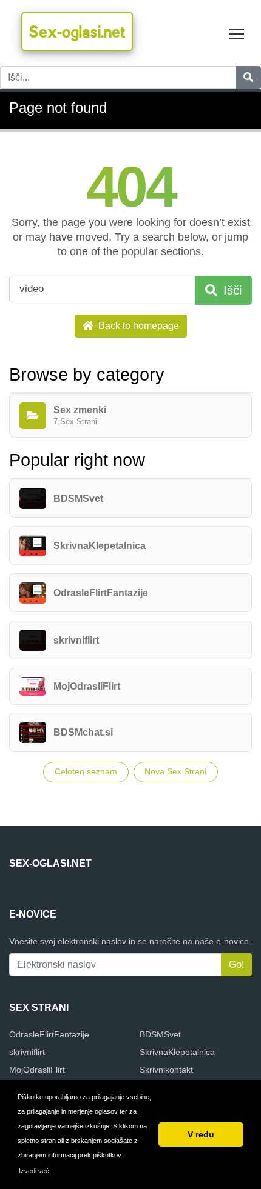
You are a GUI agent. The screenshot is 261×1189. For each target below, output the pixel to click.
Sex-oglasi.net (77, 31)
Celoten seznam (86, 771)
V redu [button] (201, 1134)
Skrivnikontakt (166, 1069)
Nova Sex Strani (175, 771)
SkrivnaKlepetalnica (177, 1052)
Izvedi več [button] (34, 1170)
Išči (231, 290)
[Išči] (248, 77)
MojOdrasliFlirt (37, 1069)
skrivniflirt (27, 1052)
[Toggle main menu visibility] (237, 33)
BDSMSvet (160, 1034)
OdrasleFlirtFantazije (49, 1034)
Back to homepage (137, 326)
